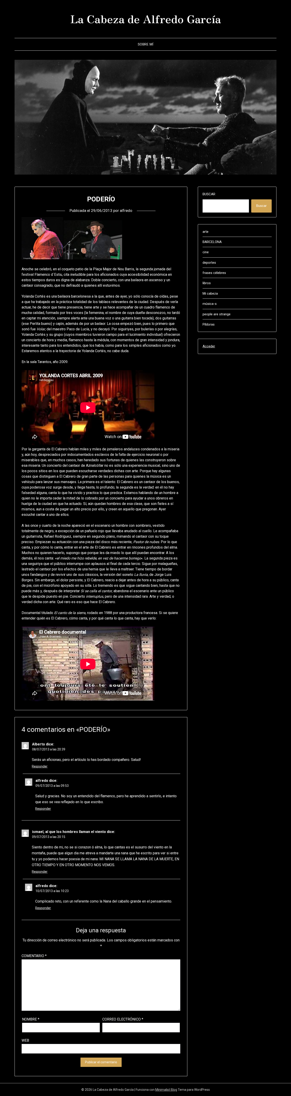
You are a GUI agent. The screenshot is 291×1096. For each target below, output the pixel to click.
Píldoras (209, 324)
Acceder (209, 346)
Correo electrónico (122, 1019)
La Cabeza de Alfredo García (145, 18)
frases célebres (214, 273)
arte (205, 232)
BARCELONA (212, 242)
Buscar (209, 194)
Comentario (34, 956)
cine (206, 252)
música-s (210, 304)
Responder (40, 766)
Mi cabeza (210, 293)
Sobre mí (145, 44)
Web (25, 1040)
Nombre (30, 1019)
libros (207, 283)
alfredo (126, 210)
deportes (209, 263)
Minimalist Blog (166, 1089)
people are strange (217, 314)
